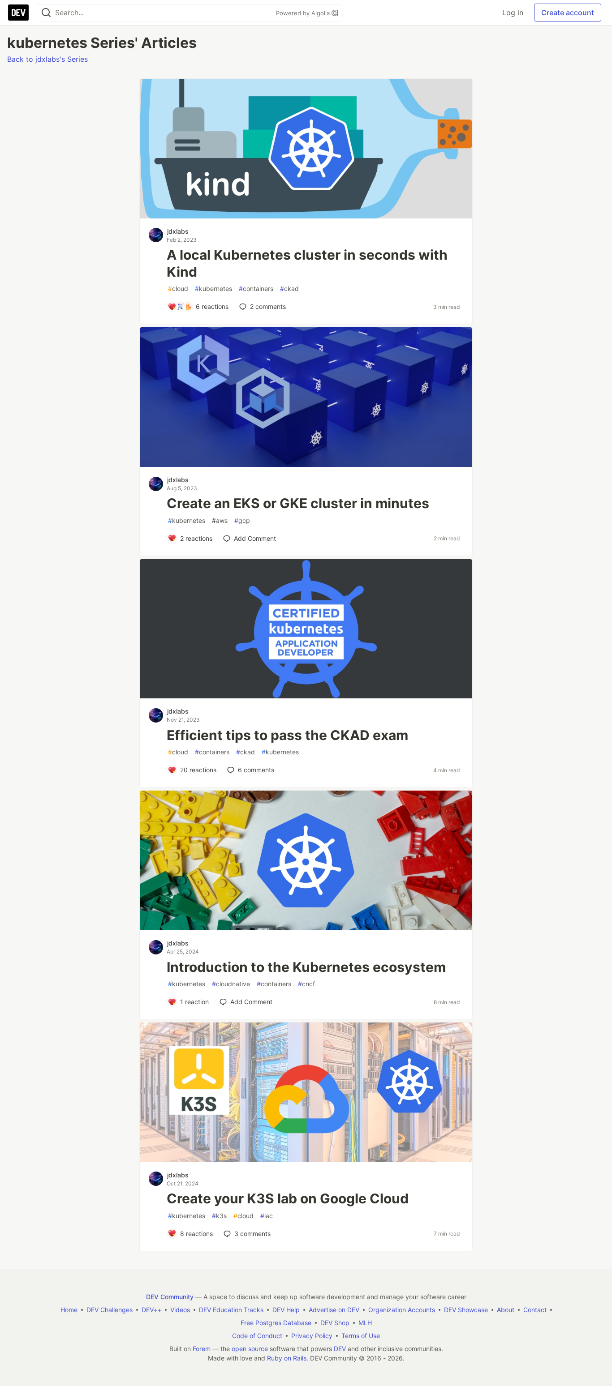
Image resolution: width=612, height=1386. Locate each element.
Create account (567, 12)
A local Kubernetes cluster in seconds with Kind (307, 263)
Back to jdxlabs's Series (47, 59)
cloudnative (231, 984)
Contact (535, 1309)
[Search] (46, 12)
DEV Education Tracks (231, 1309)
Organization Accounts (401, 1309)
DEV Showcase (466, 1309)
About (505, 1309)
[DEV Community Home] (18, 12)
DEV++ (151, 1309)
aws (220, 520)
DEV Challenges (109, 1309)
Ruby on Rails (286, 1358)
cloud (178, 288)
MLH (365, 1322)
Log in (512, 12)
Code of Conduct (257, 1335)
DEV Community (170, 1296)
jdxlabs (178, 231)
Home (69, 1309)
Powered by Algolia (304, 13)
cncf (306, 984)
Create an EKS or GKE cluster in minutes (298, 503)
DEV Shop (334, 1322)
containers (256, 288)
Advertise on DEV (334, 1309)
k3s (219, 1215)
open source (250, 1348)
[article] (306, 215)
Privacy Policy (311, 1335)
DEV (340, 1348)
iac (266, 1215)
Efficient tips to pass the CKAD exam (287, 735)
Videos (180, 1309)
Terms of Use (360, 1335)
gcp (242, 520)
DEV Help (286, 1309)
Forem (202, 1348)
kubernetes (213, 288)
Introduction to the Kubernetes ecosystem (306, 967)
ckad (289, 288)
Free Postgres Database (276, 1322)
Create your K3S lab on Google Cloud (288, 1198)
